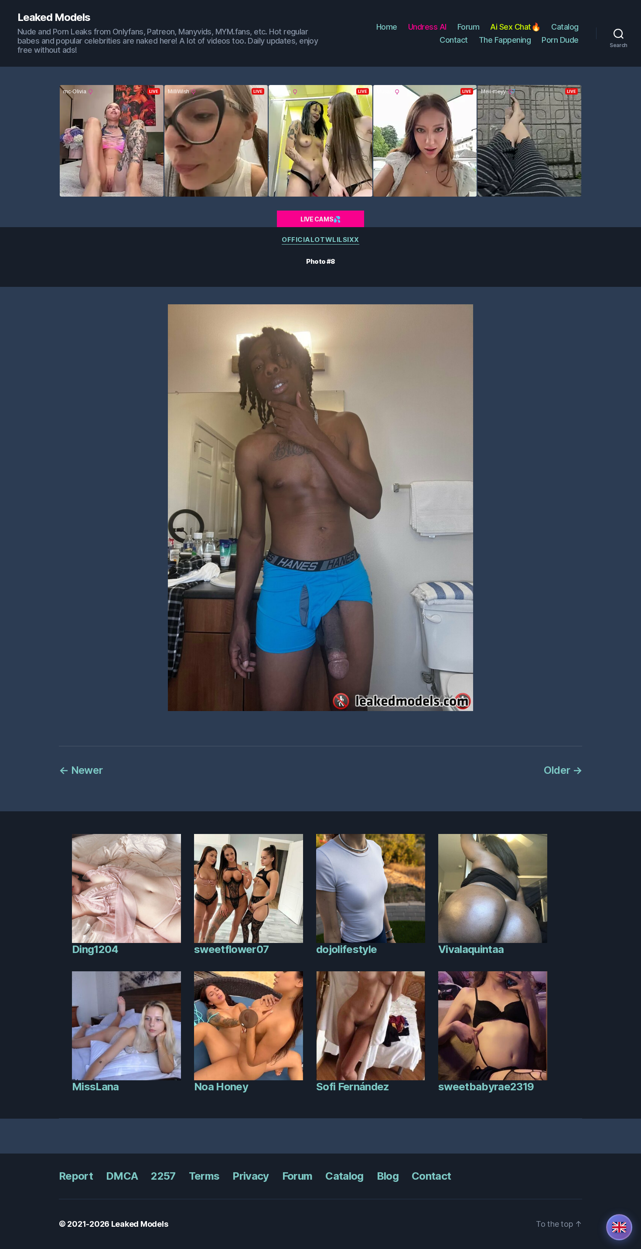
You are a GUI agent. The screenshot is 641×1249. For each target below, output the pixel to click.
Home (386, 26)
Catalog (565, 26)
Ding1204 (95, 949)
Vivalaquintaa (471, 949)
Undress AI (427, 26)
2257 (163, 1176)
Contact (454, 39)
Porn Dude (560, 39)
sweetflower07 (231, 949)
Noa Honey (221, 1086)
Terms (204, 1176)
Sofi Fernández (352, 1086)
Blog (388, 1176)
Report (76, 1176)
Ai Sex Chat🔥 (515, 26)
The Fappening (505, 39)
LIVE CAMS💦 (320, 219)
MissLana (95, 1086)
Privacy (250, 1176)
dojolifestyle (346, 949)
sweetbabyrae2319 (486, 1086)
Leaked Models (53, 17)
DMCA (122, 1176)
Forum (468, 26)
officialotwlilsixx (320, 240)
